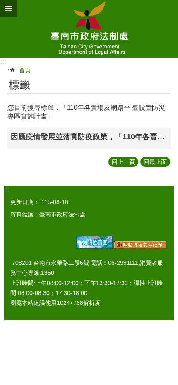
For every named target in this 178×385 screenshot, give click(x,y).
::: (3, 61)
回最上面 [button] (155, 162)
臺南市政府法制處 (89, 29)
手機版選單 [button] (8, 8)
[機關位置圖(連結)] (94, 246)
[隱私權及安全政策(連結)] (140, 246)
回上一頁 (123, 162)
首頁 (25, 70)
